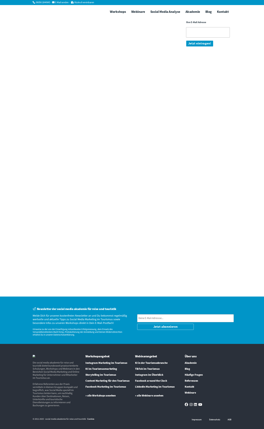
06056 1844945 (43, 2)
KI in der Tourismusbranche (151, 363)
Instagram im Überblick (149, 375)
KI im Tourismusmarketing (101, 369)
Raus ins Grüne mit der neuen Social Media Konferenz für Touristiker (67, 65)
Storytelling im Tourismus (100, 375)
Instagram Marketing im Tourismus (106, 363)
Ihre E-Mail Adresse (196, 22)
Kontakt (189, 387)
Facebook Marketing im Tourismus (105, 387)
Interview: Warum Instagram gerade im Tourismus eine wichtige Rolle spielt (134, 65)
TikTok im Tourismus (147, 369)
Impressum (197, 419)
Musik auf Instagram (144, 109)
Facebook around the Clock (151, 381)
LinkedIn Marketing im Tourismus (155, 387)
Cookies (90, 419)
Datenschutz (214, 419)
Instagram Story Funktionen (149, 105)
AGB (229, 419)
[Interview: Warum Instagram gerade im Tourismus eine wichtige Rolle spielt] (138, 34)
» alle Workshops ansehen (100, 396)
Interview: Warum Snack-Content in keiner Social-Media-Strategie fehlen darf (67, 246)
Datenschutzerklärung (63, 334)
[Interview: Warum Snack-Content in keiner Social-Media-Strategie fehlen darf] (68, 215)
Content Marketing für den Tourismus (107, 381)
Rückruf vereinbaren (84, 2)
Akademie (191, 363)
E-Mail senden (62, 2)
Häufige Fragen (194, 375)
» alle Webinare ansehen (149, 396)
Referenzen (191, 381)
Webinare (190, 392)
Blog (187, 369)
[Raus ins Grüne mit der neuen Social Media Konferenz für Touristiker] (68, 34)
